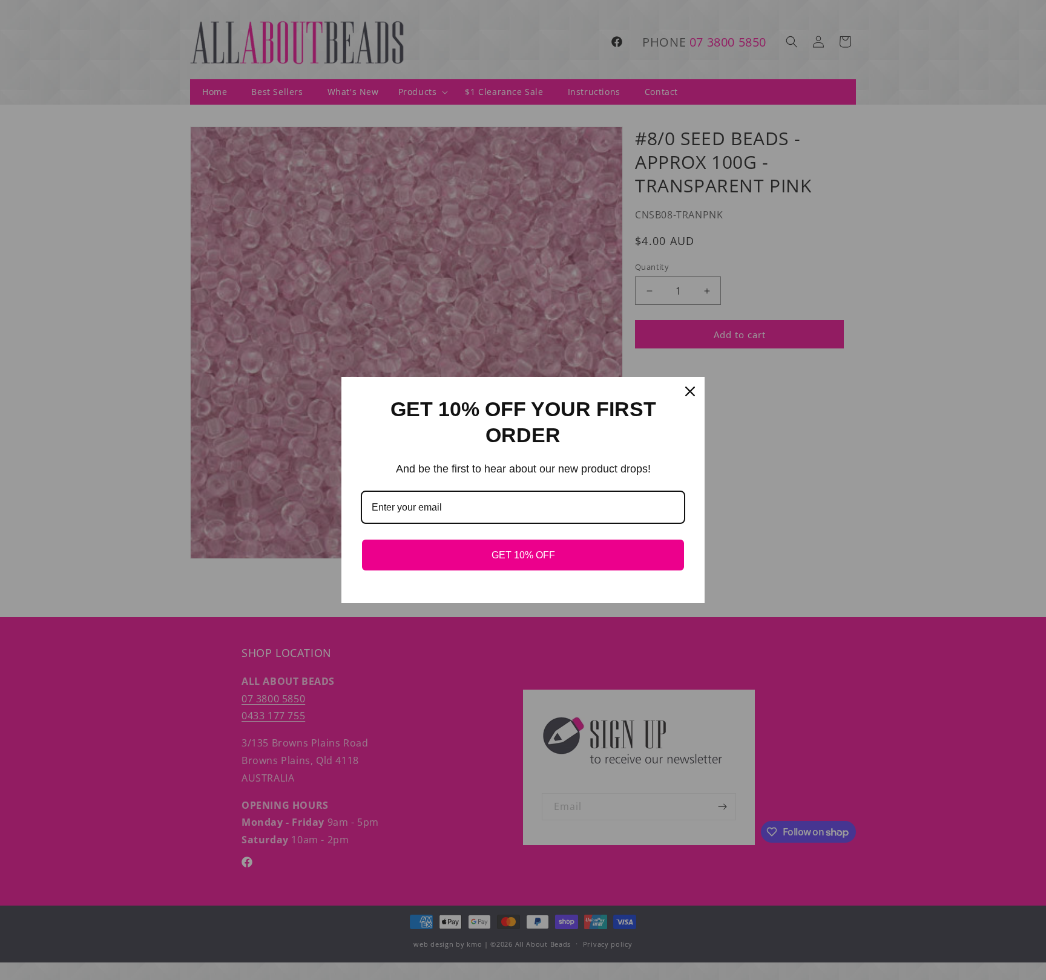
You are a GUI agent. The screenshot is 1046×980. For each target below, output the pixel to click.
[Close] (690, 391)
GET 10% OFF (523, 555)
